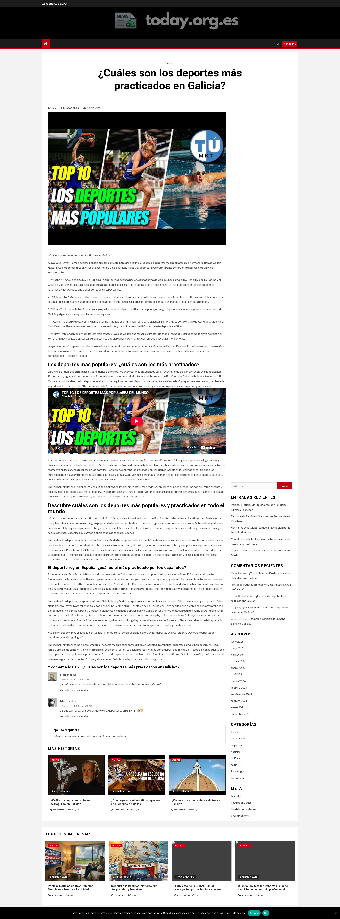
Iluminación (238, 738)
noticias (235, 751)
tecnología (237, 777)
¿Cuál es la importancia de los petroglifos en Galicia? (70, 802)
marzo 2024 (238, 681)
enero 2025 (238, 667)
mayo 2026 (238, 648)
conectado (84, 736)
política (235, 758)
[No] (335, 913)
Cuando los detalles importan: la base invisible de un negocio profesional (263, 887)
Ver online (290, 43)
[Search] (278, 43)
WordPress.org (240, 815)
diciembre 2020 (240, 714)
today (54, 107)
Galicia (169, 63)
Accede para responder (74, 690)
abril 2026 (237, 654)
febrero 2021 (239, 700)
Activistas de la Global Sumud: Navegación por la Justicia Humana (197, 887)
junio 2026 (237, 641)
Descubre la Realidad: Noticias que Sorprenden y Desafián (134, 887)
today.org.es (67, 23)
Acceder (236, 796)
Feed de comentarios (243, 809)
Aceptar (254, 913)
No (266, 913)
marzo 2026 (238, 661)
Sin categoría (239, 771)
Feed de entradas (241, 802)
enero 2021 (238, 707)
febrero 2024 (239, 687)
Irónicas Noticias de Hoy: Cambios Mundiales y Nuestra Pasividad (70, 887)
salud (234, 764)
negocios (236, 745)
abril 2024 (237, 674)
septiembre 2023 (241, 694)
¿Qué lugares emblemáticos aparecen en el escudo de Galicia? (136, 802)
